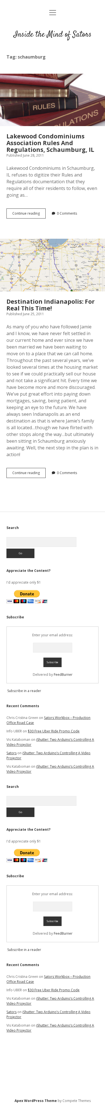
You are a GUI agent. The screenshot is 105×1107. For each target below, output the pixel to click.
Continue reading (29, 215)
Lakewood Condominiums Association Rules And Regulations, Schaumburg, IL (52, 100)
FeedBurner (63, 674)
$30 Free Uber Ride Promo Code (54, 731)
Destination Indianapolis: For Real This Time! (52, 265)
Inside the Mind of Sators (53, 34)
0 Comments (67, 213)
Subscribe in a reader (24, 690)
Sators (11, 753)
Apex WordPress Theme (36, 1100)
